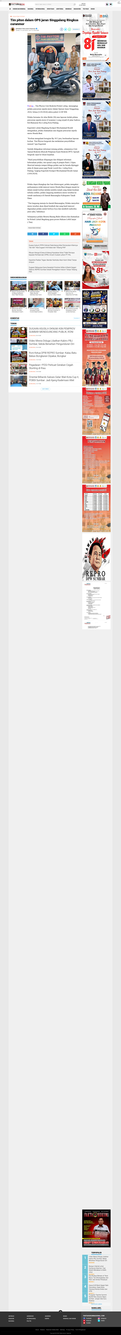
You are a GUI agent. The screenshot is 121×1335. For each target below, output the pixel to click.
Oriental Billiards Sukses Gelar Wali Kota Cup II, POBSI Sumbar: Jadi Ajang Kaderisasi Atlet (54, 379)
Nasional (30, 9)
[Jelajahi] (119, 2)
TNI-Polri (86, 9)
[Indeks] (107, 4)
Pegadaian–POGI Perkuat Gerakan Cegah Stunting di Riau (51, 366)
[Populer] (110, 4)
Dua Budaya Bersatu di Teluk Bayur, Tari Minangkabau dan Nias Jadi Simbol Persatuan (98, 1278)
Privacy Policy (70, 1329)
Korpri (47, 1318)
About (37, 1329)
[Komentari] (75, 234)
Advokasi (11, 1316)
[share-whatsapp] (69, 29)
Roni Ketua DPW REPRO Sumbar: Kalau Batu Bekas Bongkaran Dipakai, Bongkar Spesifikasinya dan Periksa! (52, 356)
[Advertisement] (18, 61)
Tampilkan (76, 318)
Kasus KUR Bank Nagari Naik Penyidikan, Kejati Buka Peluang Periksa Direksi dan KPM (98, 1288)
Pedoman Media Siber (52, 1329)
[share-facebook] (61, 29)
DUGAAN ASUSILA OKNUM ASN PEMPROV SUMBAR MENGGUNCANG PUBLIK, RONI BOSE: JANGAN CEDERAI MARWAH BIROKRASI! (52, 333)
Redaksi (42, 1329)
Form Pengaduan (80, 1329)
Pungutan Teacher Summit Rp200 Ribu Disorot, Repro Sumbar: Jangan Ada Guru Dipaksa (98, 1298)
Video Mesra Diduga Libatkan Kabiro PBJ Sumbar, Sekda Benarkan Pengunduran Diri (51, 342)
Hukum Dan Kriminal (19, 9)
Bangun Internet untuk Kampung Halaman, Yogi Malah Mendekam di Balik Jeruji (97, 1269)
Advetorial (59, 9)
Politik (29, 1321)
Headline (11, 1318)
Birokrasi (69, 9)
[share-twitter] (65, 29)
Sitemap (62, 1329)
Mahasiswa (77, 9)
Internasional (40, 9)
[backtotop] (60, 1312)
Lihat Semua (45, 389)
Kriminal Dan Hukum (69, 1318)
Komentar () (76, 29)
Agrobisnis (30, 1316)
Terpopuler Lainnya (96, 1304)
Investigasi (50, 9)
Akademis (48, 1316)
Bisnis (93, 9)
